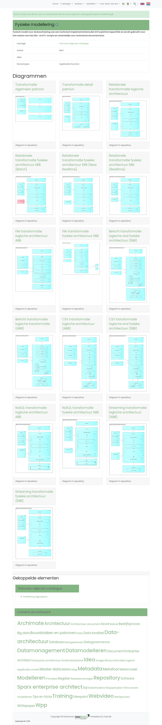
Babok (114, 624)
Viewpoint (80, 697)
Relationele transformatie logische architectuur (126, 89)
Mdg (74, 669)
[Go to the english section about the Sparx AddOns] (142, 4)
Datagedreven (73, 642)
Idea (89, 659)
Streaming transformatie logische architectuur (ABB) (128, 412)
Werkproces (122, 697)
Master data (50, 669)
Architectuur (57, 623)
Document (115, 651)
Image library (104, 660)
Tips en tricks (42, 697)
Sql (85, 687)
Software (127, 678)
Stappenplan (114, 687)
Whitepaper (26, 706)
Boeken (79, 3)
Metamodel (128, 669)
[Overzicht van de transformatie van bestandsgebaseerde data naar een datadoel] (34, 269)
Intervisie (119, 660)
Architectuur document (85, 624)
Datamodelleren (86, 650)
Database (56, 642)
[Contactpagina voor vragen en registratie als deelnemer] (123, 4)
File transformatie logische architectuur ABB (31, 236)
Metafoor (111, 669)
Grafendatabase (72, 660)
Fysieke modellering (102, 14)
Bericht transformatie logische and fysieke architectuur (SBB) (125, 236)
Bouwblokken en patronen (53, 632)
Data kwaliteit (94, 633)
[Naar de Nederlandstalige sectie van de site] (148, 4)
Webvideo (101, 695)
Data (80, 633)
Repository (107, 677)
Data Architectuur (22, 14)
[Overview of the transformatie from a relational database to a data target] (128, 119)
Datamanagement (41, 650)
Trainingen (65, 3)
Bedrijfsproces (129, 624)
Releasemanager (82, 678)
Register (64, 678)
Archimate (30, 623)
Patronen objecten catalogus (75, 14)
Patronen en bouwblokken (46, 14)
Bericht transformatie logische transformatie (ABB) (32, 323)
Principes (51, 678)
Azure (105, 624)
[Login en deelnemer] (129, 4)
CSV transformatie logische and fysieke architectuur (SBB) (124, 323)
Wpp (41, 705)
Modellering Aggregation (35, 596)
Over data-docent (109, 3)
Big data (23, 633)
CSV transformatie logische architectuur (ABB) (78, 323)
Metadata (90, 668)
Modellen (91, 3)
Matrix (66, 669)
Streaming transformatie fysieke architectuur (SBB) (34, 496)
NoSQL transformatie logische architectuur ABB (31, 412)
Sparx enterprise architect (49, 686)
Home (55, 3)
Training (62, 695)
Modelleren (31, 677)
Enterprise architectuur (46, 660)
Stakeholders (96, 687)
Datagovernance (97, 642)
